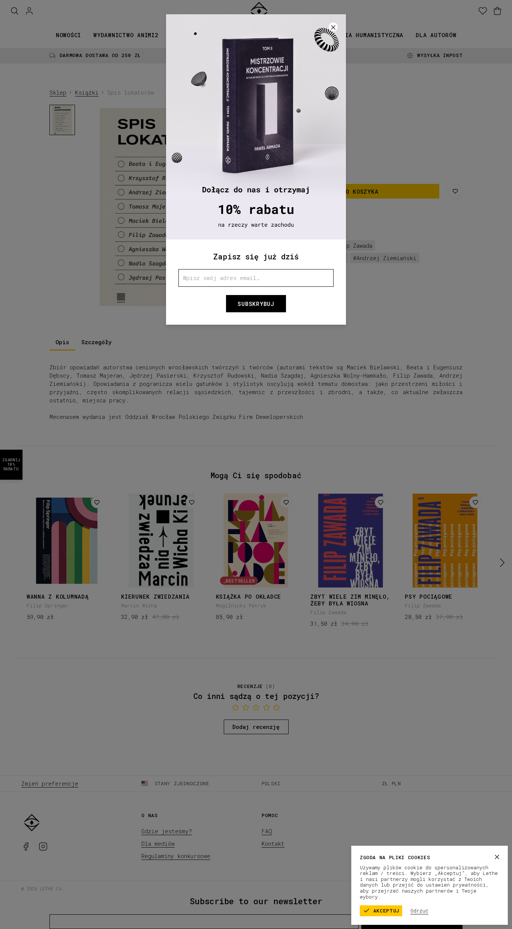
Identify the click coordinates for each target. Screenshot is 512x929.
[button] (256, 464)
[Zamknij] (497, 856)
